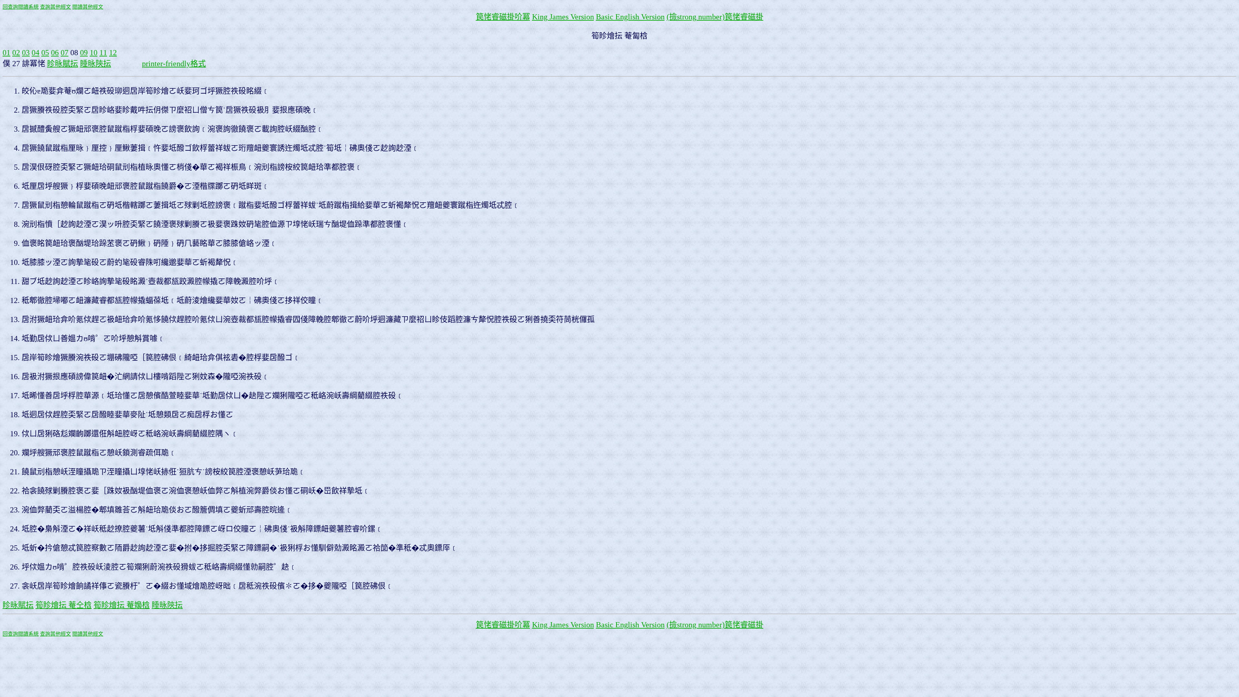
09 (84, 52)
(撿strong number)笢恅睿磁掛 (715, 17)
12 (113, 52)
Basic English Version (630, 17)
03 (26, 52)
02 (16, 52)
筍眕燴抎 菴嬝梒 (122, 605)
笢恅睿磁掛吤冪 (503, 17)
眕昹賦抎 (62, 63)
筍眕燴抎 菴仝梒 (63, 605)
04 (35, 52)
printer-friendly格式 (174, 63)
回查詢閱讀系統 (21, 7)
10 (93, 52)
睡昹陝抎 (95, 63)
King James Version (563, 17)
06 (55, 52)
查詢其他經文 (55, 7)
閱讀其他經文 (87, 7)
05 (45, 52)
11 (103, 52)
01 (6, 52)
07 (64, 52)
